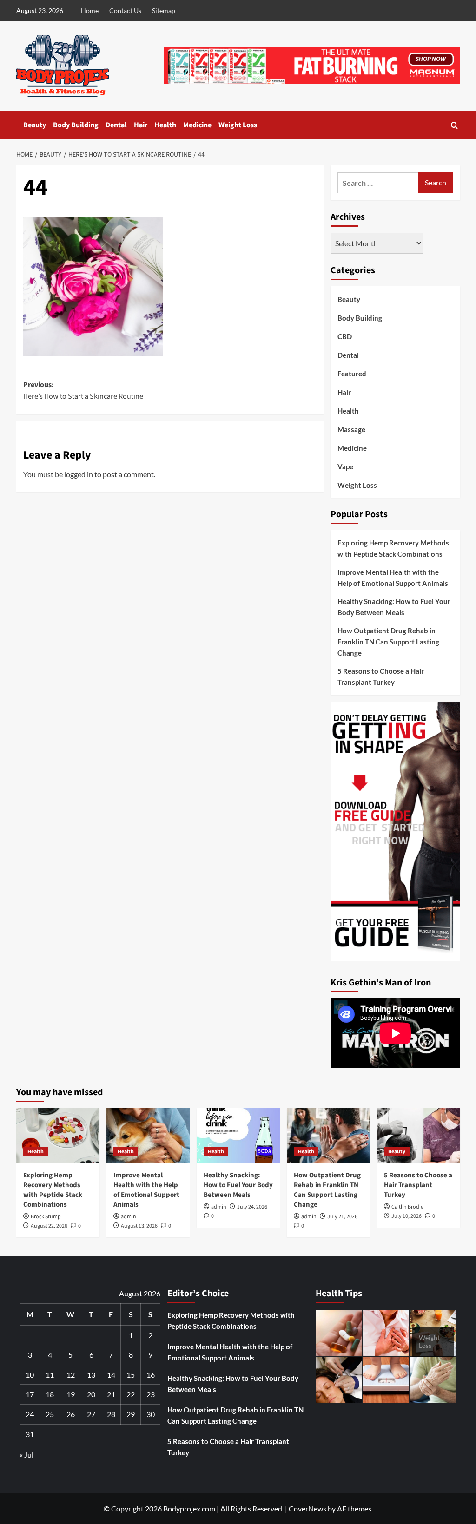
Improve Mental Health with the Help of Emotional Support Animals (392, 577)
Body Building (76, 125)
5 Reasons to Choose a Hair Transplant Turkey (380, 676)
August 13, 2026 (139, 1226)
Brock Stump (46, 1217)
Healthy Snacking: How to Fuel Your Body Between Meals (393, 607)
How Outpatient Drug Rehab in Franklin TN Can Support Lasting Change (388, 641)
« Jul (26, 1454)
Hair (140, 125)
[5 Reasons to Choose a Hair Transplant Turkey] (418, 1135)
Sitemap (163, 10)
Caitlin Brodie (407, 1207)
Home (90, 10)
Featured (351, 373)
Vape (345, 466)
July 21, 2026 (342, 1217)
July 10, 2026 (406, 1216)
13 (91, 1374)
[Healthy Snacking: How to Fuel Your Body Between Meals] (238, 1135)
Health (165, 125)
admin (128, 1217)
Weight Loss (237, 125)
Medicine (197, 125)
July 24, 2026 (252, 1207)
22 (130, 1394)
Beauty (34, 125)
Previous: (83, 391)
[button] (454, 125)
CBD (344, 336)
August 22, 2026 (49, 1226)
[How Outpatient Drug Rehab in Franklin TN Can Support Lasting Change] (328, 1135)
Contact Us (125, 10)
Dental (116, 125)
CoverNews (307, 1508)
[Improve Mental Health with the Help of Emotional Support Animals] (148, 1135)
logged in (78, 474)
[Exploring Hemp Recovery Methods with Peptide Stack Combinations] (57, 1135)
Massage (351, 429)
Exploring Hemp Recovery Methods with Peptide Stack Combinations (393, 548)
